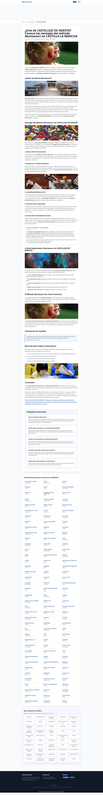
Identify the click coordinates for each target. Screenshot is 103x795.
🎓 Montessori (27, 2)
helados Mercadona (54, 234)
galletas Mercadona (36, 236)
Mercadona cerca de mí (37, 237)
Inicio (23, 21)
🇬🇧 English (72, 777)
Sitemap (47, 785)
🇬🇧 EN (79, 1)
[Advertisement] (36, 12)
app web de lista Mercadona (67, 231)
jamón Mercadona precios (55, 233)
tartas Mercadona (45, 236)
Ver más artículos (54, 785)
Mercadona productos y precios (33, 234)
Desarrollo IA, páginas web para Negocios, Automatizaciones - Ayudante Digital (51, 791)
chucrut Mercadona (64, 234)
